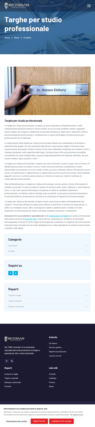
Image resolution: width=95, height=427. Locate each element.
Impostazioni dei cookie (16, 421)
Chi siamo (53, 343)
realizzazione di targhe (59, 215)
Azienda (53, 337)
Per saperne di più (76, 415)
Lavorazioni (12, 246)
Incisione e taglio (14, 296)
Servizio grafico (55, 347)
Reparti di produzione (57, 351)
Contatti (52, 374)
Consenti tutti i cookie (61, 421)
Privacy (52, 382)
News (16, 37)
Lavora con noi (55, 355)
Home (7, 37)
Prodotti (27, 37)
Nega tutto (39, 421)
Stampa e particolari (16, 307)
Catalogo (52, 378)
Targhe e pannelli (14, 301)
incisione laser (31, 219)
